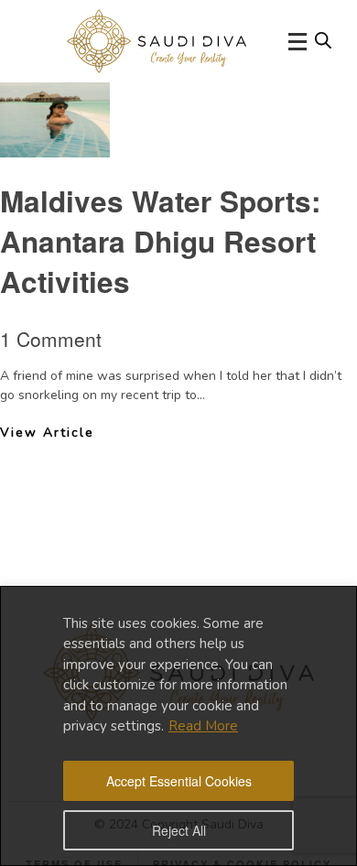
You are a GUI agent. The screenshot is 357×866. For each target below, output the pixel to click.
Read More (203, 726)
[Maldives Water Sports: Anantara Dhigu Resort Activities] (55, 143)
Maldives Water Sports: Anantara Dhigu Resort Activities (160, 241)
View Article (47, 432)
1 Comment (51, 338)
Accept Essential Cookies (179, 781)
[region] (178, 726)
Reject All (179, 830)
